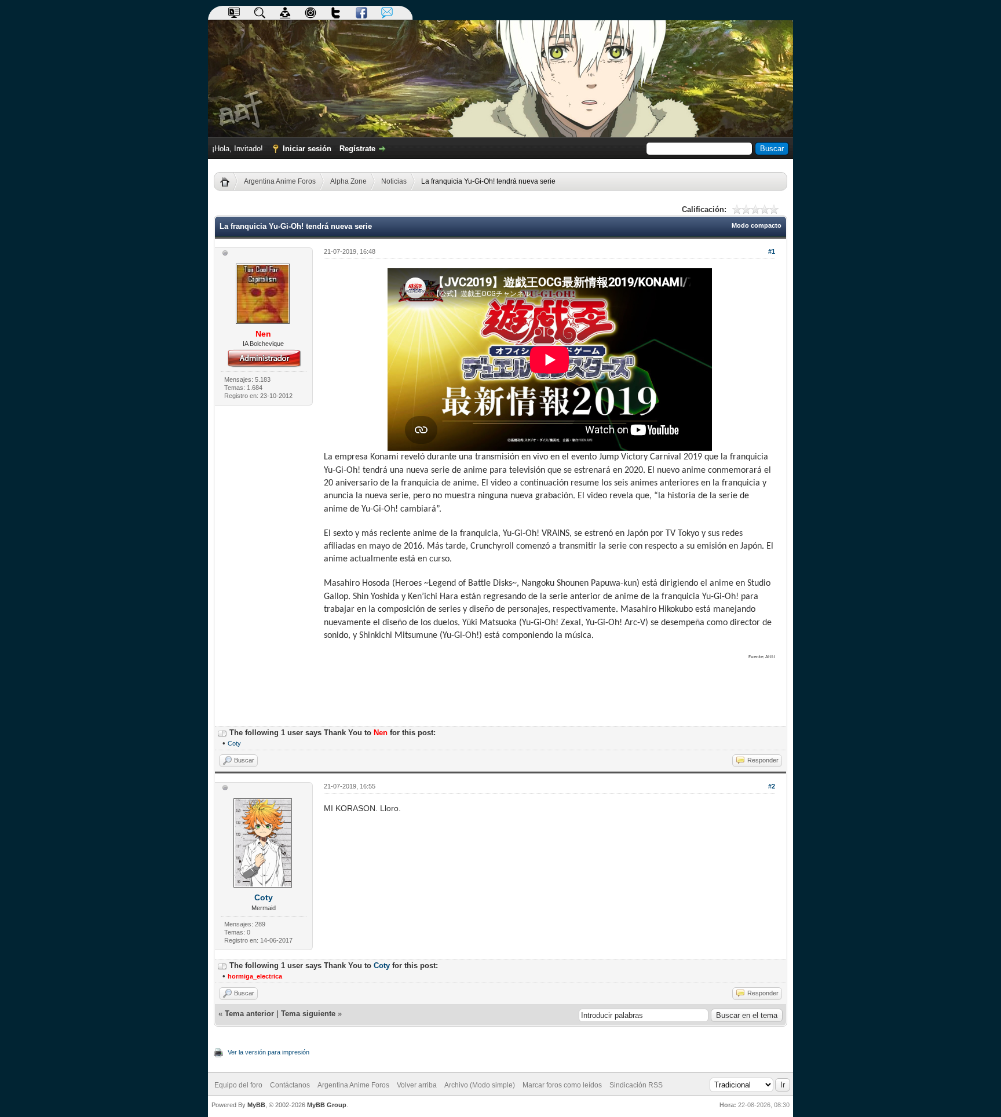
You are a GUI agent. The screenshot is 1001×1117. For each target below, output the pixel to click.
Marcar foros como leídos (562, 1085)
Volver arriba (417, 1085)
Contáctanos (290, 1085)
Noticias (394, 181)
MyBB (256, 1104)
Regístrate (357, 148)
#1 (771, 251)
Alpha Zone (348, 181)
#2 (771, 786)
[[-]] (222, 732)
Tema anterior (249, 1013)
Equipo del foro (238, 1085)
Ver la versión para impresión (268, 1052)
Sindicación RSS (636, 1085)
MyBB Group (326, 1104)
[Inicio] (229, 181)
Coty (234, 743)
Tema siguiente (308, 1013)
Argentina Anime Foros (280, 181)
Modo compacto (756, 225)
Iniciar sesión (307, 148)
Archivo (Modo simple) (479, 1085)
